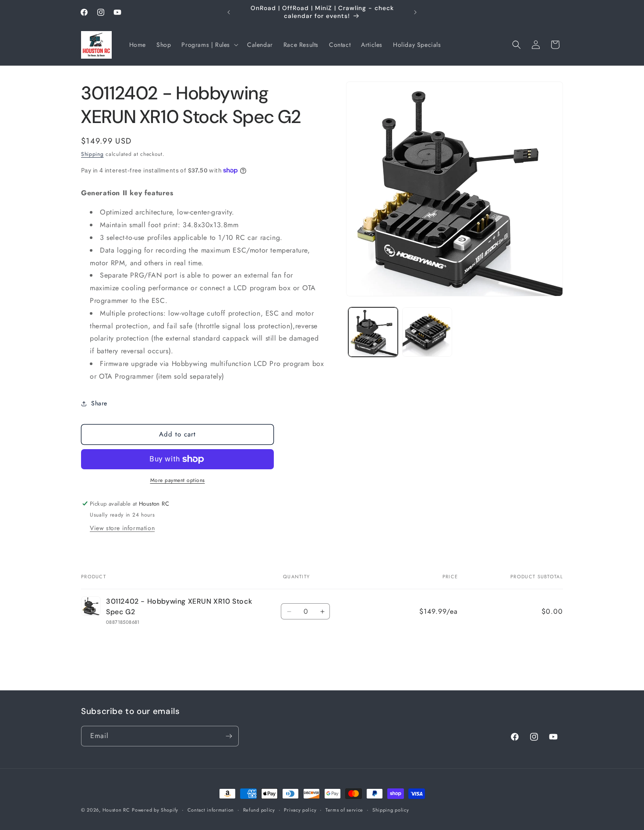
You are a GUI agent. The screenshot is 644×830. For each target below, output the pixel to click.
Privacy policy (300, 809)
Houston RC (116, 809)
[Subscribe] (228, 736)
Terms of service (344, 809)
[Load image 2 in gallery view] (427, 332)
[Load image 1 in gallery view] (373, 332)
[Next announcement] (415, 12)
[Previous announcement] (228, 12)
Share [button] (99, 403)
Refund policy (259, 809)
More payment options (177, 480)
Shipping (92, 154)
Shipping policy (390, 809)
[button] (209, 44)
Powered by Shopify (155, 809)
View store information (122, 528)
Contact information (211, 809)
